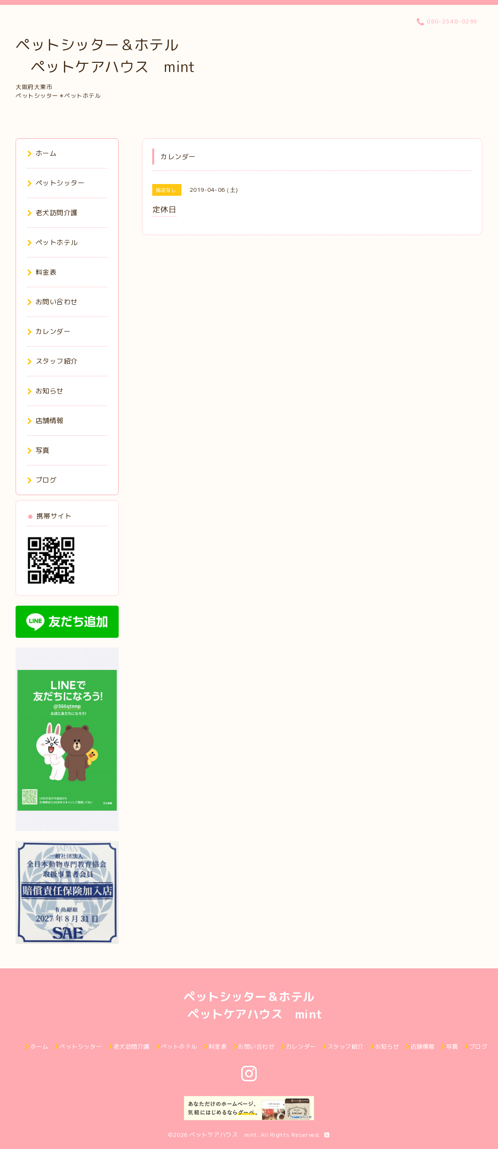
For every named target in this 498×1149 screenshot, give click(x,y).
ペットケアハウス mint (223, 1134)
